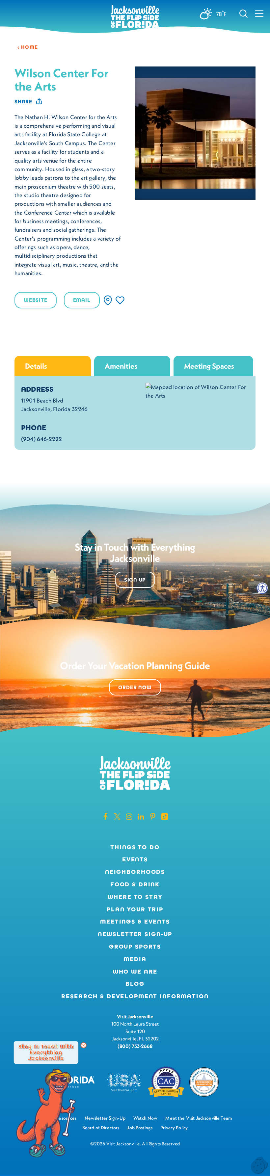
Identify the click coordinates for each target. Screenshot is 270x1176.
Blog (135, 983)
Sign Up (135, 580)
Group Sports (135, 946)
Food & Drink (135, 884)
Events (135, 859)
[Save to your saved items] (120, 300)
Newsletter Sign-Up (135, 934)
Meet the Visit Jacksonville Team (198, 1118)
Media (134, 959)
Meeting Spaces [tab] (209, 366)
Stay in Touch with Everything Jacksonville (45, 1052)
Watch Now (145, 1118)
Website (35, 300)
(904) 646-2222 (41, 439)
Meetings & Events (135, 921)
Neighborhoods (135, 872)
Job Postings (139, 1128)
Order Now (134, 687)
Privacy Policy (174, 1128)
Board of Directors (101, 1128)
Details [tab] (36, 366)
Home (29, 47)
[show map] (108, 300)
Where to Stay (134, 897)
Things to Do (134, 847)
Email (82, 300)
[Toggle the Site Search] (243, 13)
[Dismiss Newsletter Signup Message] (84, 1045)
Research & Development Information (134, 996)
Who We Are (135, 971)
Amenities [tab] (121, 366)
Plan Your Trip (135, 909)
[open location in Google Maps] (197, 390)
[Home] (135, 17)
